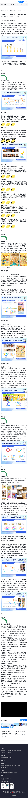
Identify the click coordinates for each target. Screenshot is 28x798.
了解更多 (23, 720)
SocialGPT (19, 750)
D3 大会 (20, 765)
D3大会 (16, 4)
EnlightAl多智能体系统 (11, 750)
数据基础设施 (3, 750)
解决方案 (3, 760)
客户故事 (17, 765)
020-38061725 (8, 779)
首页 (2, 10)
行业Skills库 (3, 752)
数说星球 (6, 10)
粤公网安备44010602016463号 (19, 792)
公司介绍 (3, 772)
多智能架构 (9, 752)
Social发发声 (12, 765)
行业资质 (7, 772)
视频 (24, 10)
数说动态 (15, 772)
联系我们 (11, 772)
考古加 (10, 757)
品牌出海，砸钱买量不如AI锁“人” (7, 732)
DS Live (20, 4)
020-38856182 (8, 778)
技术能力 (3, 748)
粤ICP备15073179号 (7, 792)
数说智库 (3, 765)
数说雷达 (3, 757)
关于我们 (3, 770)
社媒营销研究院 (11, 4)
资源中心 (3, 763)
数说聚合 (7, 757)
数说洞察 (19, 10)
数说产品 (3, 755)
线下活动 (6, 767)
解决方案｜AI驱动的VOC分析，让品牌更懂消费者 (20, 732)
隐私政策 (14, 795)
